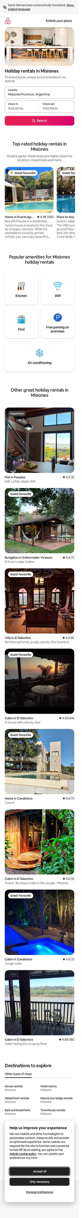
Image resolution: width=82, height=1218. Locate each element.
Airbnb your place (59, 21)
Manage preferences (39, 1192)
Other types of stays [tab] (18, 1074)
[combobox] (39, 94)
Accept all (39, 1171)
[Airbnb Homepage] (8, 21)
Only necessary (40, 1182)
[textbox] (22, 108)
